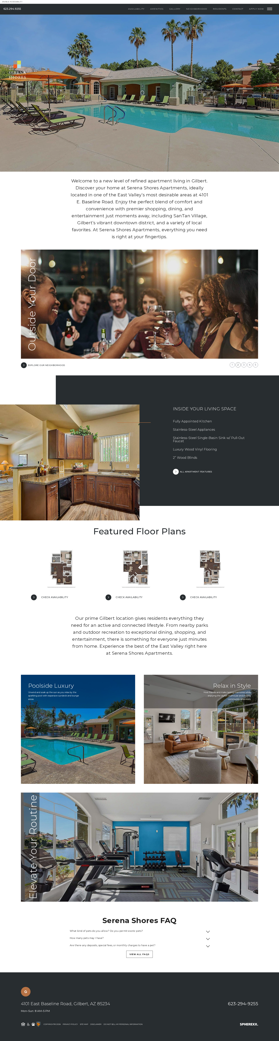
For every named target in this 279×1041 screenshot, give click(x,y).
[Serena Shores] (13, 38)
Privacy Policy (70, 1024)
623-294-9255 (243, 1003)
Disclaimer (95, 1024)
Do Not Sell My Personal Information (123, 1024)
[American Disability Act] (28, 1024)
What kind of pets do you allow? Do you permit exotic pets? (106, 931)
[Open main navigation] (269, 9)
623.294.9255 (12, 8)
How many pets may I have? (87, 938)
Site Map (84, 1024)
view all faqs (139, 954)
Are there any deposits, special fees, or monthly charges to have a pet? (112, 945)
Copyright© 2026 (52, 1024)
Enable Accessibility (12, 2)
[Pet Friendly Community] (33, 1024)
